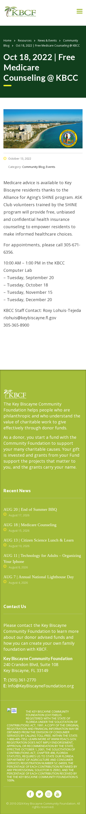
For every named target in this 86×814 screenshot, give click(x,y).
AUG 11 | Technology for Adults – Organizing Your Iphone (42, 558)
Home (7, 40)
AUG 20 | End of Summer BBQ (30, 509)
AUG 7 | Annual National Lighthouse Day (38, 577)
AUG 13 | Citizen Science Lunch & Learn (38, 540)
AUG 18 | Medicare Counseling (29, 524)
